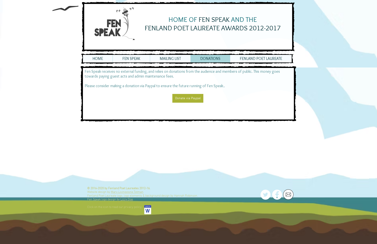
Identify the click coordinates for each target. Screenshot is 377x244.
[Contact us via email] (288, 194)
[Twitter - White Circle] (265, 195)
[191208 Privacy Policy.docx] (147, 210)
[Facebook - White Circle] (277, 195)
